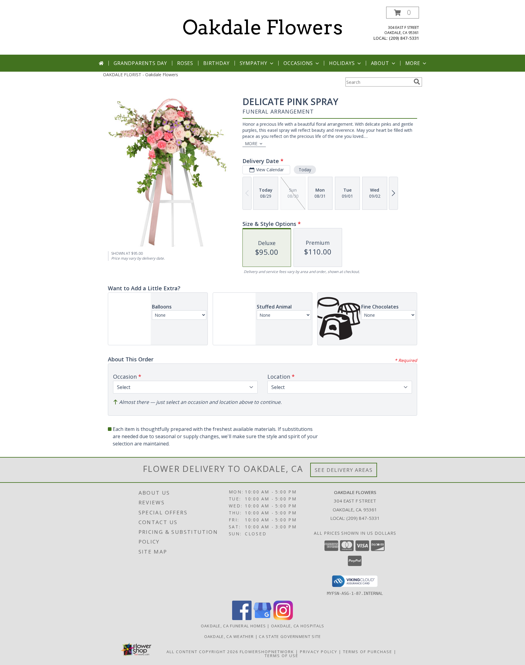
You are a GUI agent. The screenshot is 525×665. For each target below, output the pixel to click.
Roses (185, 63)
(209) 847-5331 (404, 38)
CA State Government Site (290, 636)
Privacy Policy (318, 651)
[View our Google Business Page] (262, 618)
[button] (402, 13)
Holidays (342, 63)
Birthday (216, 63)
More (412, 63)
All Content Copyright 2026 (202, 651)
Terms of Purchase (367, 651)
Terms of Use (281, 655)
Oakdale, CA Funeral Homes (233, 626)
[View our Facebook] (242, 618)
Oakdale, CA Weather (229, 636)
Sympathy (253, 63)
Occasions (298, 63)
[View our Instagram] (283, 618)
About (380, 63)
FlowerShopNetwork (267, 651)
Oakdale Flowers (263, 27)
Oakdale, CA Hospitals (297, 626)
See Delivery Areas (344, 469)
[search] (417, 81)
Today (305, 169)
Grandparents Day (140, 63)
